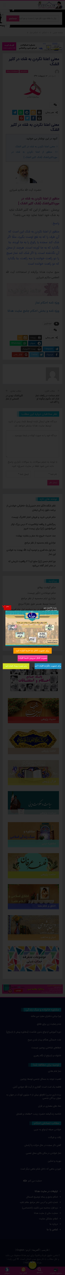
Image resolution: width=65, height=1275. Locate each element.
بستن (7, 606)
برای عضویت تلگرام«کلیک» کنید (48, 666)
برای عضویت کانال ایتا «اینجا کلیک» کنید (32, 650)
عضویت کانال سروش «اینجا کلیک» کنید (32, 658)
